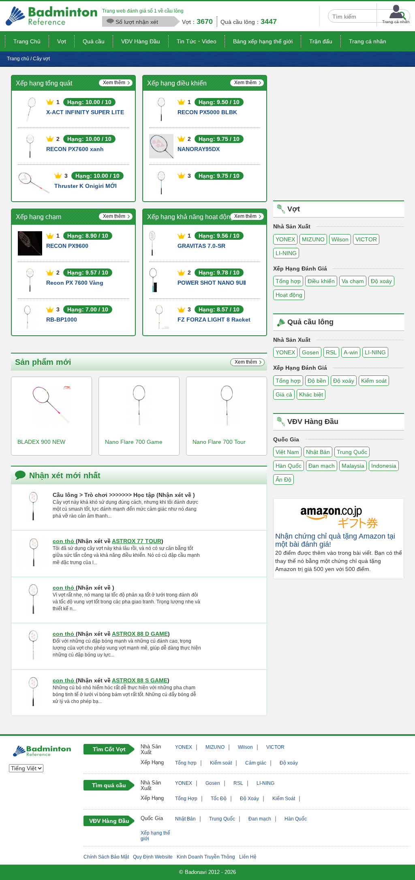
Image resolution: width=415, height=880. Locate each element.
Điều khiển (321, 281)
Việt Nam (287, 452)
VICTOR (366, 239)
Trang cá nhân (367, 41)
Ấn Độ (283, 479)
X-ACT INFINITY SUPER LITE (85, 112)
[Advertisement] (341, 131)
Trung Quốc (352, 452)
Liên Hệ (248, 857)
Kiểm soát (374, 380)
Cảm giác (255, 763)
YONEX (285, 239)
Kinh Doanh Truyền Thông (206, 857)
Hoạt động (289, 295)
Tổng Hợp (186, 798)
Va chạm (353, 281)
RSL (331, 352)
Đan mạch (321, 465)
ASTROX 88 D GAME (140, 634)
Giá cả (284, 394)
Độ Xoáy (249, 798)
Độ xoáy (381, 281)
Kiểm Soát (283, 798)
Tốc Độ (219, 798)
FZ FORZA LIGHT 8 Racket (214, 319)
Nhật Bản (318, 452)
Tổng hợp (288, 281)
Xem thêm (114, 82)
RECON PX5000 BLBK (207, 112)
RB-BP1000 (61, 319)
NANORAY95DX (199, 149)
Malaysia (353, 465)
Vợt (61, 41)
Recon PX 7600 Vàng (74, 282)
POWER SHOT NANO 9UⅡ (212, 282)
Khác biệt (311, 394)
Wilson (340, 239)
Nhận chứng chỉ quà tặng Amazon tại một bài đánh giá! (335, 540)
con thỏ (64, 541)
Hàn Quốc (289, 465)
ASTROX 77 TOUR (136, 541)
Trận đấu (320, 41)
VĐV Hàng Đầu (140, 41)
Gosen (310, 352)
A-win (351, 352)
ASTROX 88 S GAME (139, 680)
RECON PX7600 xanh (75, 149)
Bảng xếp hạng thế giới (263, 41)
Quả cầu (94, 41)
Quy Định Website (153, 857)
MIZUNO (313, 239)
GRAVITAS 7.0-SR (201, 246)
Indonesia (383, 465)
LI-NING (286, 253)
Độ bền (317, 380)
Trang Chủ (27, 41)
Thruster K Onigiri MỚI (85, 186)
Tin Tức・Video (196, 41)
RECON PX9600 (67, 246)
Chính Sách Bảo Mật (106, 857)
